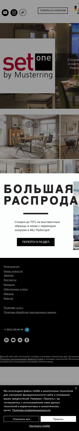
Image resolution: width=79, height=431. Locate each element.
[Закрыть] (73, 390)
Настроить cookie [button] (39, 426)
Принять (58, 419)
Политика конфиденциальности (31, 410)
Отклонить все (21, 419)
